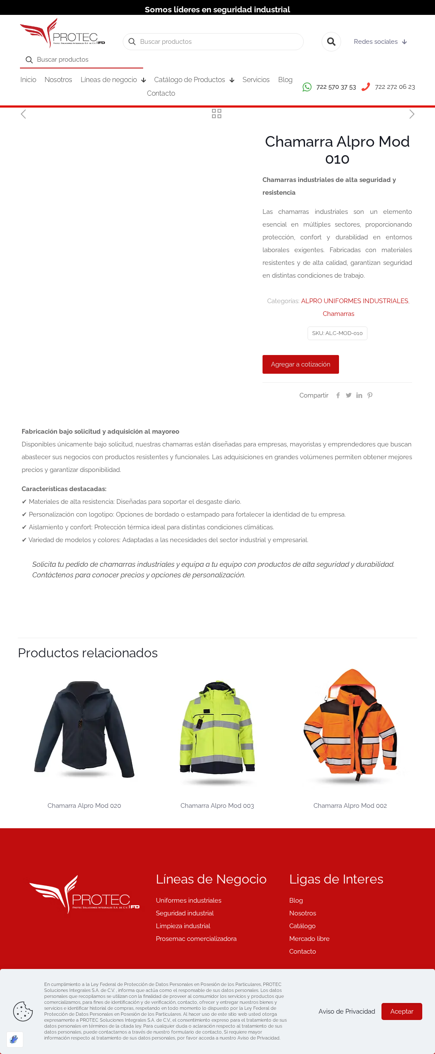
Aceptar (401, 1011)
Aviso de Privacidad (347, 1011)
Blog (296, 900)
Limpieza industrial (183, 926)
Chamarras (338, 314)
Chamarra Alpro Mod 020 (84, 806)
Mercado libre (309, 939)
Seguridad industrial (185, 913)
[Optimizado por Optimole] (14, 1039)
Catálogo (302, 926)
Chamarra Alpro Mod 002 (350, 806)
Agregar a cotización (300, 364)
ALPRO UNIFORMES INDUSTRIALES (354, 301)
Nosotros (302, 913)
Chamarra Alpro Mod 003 (217, 806)
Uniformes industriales (188, 900)
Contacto (302, 951)
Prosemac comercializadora (196, 939)
